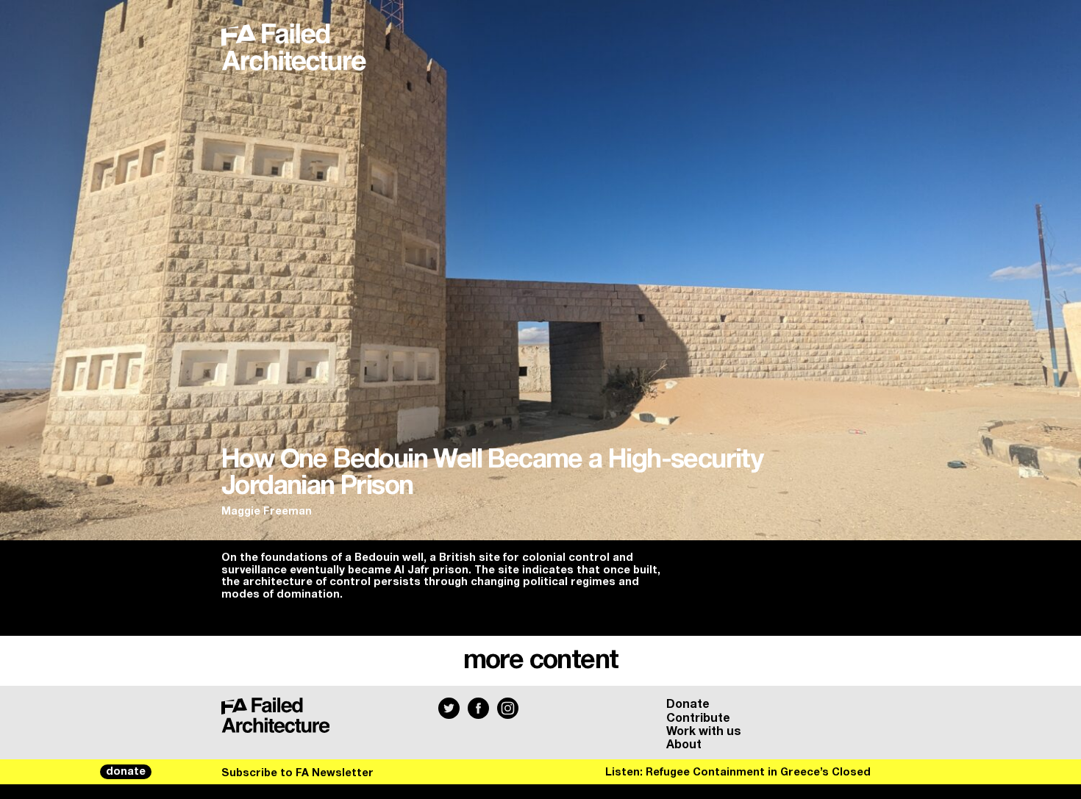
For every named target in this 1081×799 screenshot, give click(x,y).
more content (540, 661)
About (684, 744)
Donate (688, 704)
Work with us (703, 731)
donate (126, 772)
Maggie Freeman (266, 511)
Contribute (698, 718)
